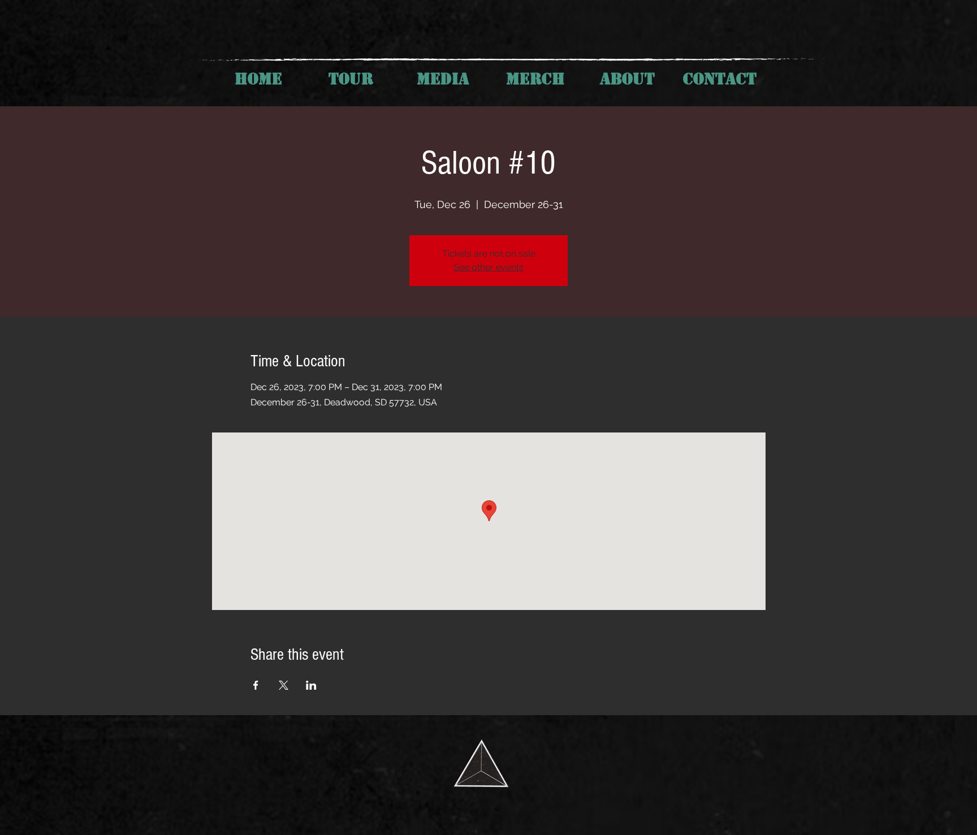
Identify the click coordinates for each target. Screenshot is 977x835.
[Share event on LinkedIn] (311, 685)
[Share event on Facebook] (255, 685)
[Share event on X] (283, 685)
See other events (488, 267)
